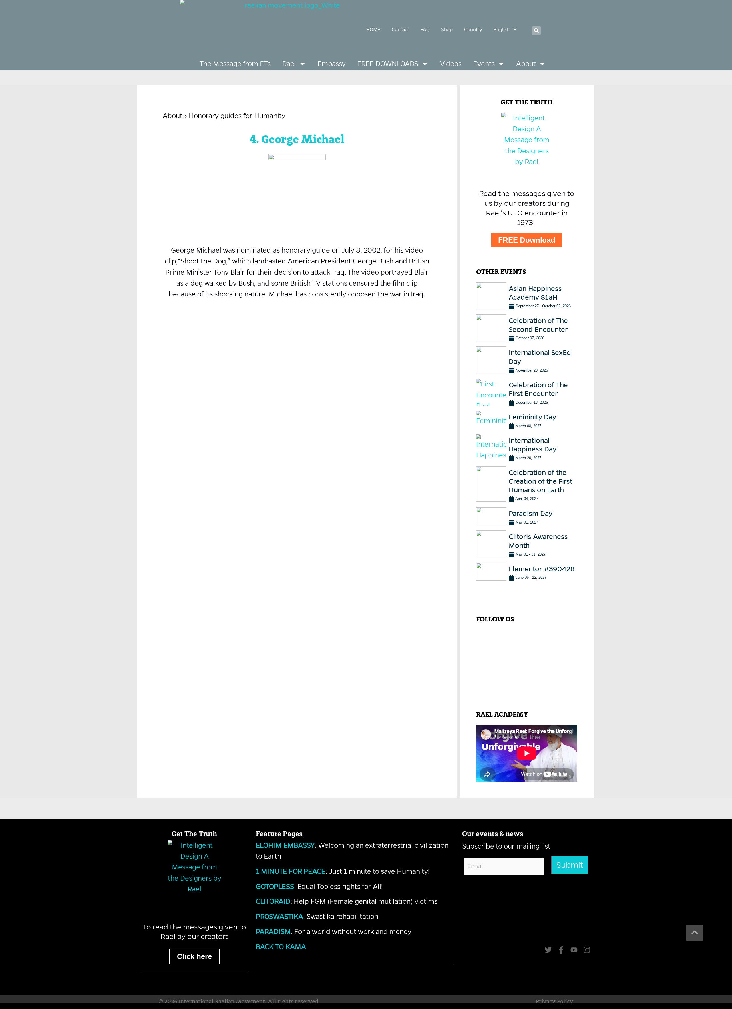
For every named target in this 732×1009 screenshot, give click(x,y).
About (526, 64)
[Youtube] (574, 950)
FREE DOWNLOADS (387, 64)
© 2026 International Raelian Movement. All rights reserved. (239, 1002)
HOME (373, 29)
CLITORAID (273, 901)
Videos (451, 64)
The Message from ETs (235, 64)
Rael (289, 64)
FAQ (425, 29)
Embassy (331, 64)
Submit (569, 865)
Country (473, 29)
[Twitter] (548, 950)
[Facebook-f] (561, 950)
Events (484, 64)
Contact (400, 29)
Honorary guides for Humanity (237, 116)
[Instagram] (586, 950)
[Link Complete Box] (526, 295)
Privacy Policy (554, 1002)
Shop (447, 29)
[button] (536, 30)
